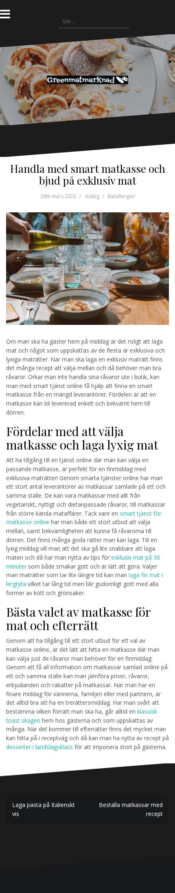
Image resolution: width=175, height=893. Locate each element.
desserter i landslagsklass (39, 747)
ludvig (92, 196)
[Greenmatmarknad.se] (87, 79)
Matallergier (121, 196)
